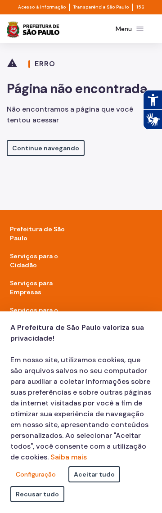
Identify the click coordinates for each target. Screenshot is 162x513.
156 (140, 7)
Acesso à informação (42, 7)
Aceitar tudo (94, 474)
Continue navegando (45, 148)
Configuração (36, 474)
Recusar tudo (37, 494)
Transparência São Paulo (101, 7)
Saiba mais (68, 457)
